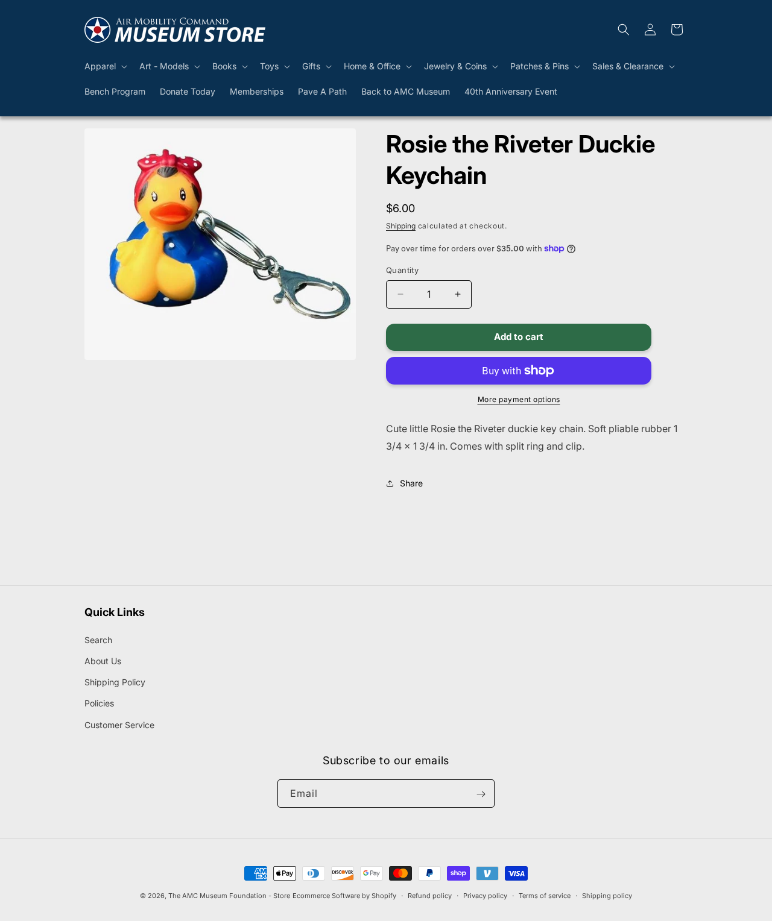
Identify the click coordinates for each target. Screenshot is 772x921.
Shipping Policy (114, 682)
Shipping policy (607, 895)
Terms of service (545, 895)
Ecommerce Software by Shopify (344, 895)
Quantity (402, 270)
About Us (102, 661)
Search (98, 640)
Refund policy (430, 895)
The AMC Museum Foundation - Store (229, 895)
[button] (104, 66)
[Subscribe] (480, 794)
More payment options (519, 399)
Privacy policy (485, 895)
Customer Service (119, 725)
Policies (99, 704)
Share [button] (411, 483)
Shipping (401, 225)
